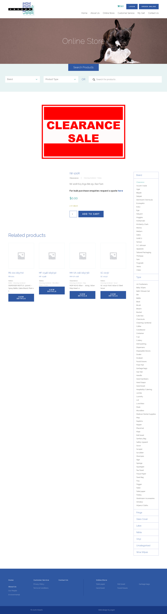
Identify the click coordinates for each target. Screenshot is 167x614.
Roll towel (140, 435)
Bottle (138, 298)
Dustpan (139, 358)
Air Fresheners (142, 284)
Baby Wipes (141, 288)
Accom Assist (141, 186)
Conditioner (140, 330)
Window (139, 502)
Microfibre (140, 411)
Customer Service (126, 13)
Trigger (139, 484)
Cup (138, 337)
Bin (137, 295)
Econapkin (140, 203)
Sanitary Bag (141, 439)
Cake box (139, 316)
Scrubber (140, 453)
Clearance (140, 182)
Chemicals (140, 319)
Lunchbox (140, 404)
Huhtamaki (140, 221)
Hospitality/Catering (144, 389)
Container (140, 333)
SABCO (139, 238)
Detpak (139, 196)
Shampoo (140, 456)
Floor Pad (140, 365)
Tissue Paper (141, 474)
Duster (138, 354)
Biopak (139, 193)
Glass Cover (142, 519)
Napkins (139, 421)
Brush (138, 305)
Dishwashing (141, 344)
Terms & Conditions (40, 588)
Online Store (108, 13)
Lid (137, 400)
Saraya (139, 242)
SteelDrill (140, 249)
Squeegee (140, 467)
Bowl (138, 302)
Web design (103, 610)
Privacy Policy (38, 584)
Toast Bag (140, 477)
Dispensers (140, 347)
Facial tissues (141, 361)
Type (138, 277)
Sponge (139, 463)
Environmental (14, 595)
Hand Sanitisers (142, 379)
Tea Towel (140, 470)
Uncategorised (143, 545)
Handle (139, 375)
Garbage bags (141, 368)
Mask (138, 407)
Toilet (138, 488)
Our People (12, 591)
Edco (138, 207)
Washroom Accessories (145, 498)
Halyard (139, 214)
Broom (139, 309)
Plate (138, 432)
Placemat (140, 428)
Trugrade (139, 263)
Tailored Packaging (143, 252)
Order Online (149, 6)
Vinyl (138, 539)
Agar (138, 189)
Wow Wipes (142, 552)
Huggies (139, 217)
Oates (138, 235)
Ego (137, 210)
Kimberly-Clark (142, 224)
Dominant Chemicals (144, 200)
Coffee (138, 326)
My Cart (141, 13)
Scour (138, 446)
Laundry (139, 396)
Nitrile (139, 532)
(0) (122, 6)
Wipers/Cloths (142, 505)
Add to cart (91, 214)
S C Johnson (141, 245)
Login (132, 6)
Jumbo (139, 393)
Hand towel (140, 386)
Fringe (139, 512)
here (120, 191)
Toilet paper (140, 491)
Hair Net (139, 372)
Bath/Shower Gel (143, 291)
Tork (138, 259)
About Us (95, 13)
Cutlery (139, 340)
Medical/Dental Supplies (146, 414)
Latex (138, 525)
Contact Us (153, 13)
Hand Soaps (141, 382)
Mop (138, 418)
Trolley (139, 495)
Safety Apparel (142, 442)
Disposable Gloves (143, 351)
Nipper (139, 425)
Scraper (139, 449)
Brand (139, 175)
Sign (138, 460)
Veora (138, 266)
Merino (139, 228)
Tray (138, 481)
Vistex (138, 270)
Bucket (139, 312)
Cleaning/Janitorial (143, 323)
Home (84, 13)
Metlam (139, 231)
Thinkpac (140, 256)
